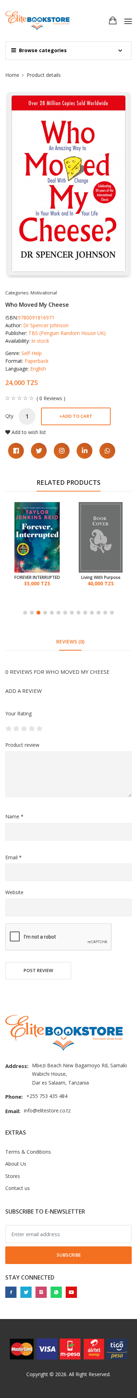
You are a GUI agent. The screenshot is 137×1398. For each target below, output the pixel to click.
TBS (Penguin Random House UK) (67, 333)
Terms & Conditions (28, 1151)
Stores (12, 1176)
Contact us (17, 1188)
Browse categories (43, 50)
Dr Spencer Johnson (45, 325)
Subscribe (69, 1255)
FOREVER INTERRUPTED (37, 577)
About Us (15, 1163)
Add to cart (75, 416)
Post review (38, 970)
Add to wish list (29, 432)
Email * (13, 857)
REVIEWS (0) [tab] (70, 641)
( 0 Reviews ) (51, 398)
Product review (22, 744)
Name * (14, 816)
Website (14, 892)
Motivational (44, 292)
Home (12, 75)
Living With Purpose (100, 577)
